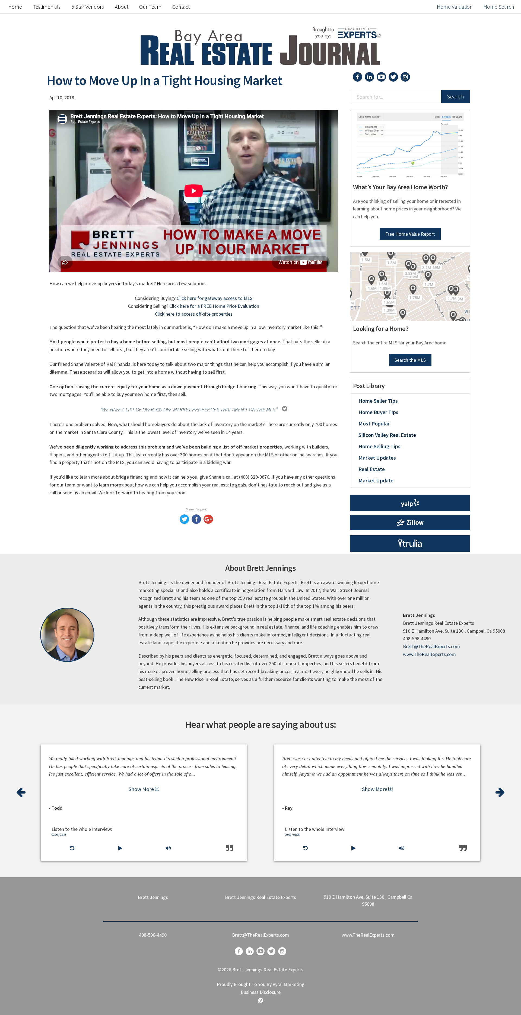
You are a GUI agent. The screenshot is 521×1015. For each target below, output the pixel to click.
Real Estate (371, 469)
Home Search (499, 6)
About (121, 6)
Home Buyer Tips (378, 412)
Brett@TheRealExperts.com (431, 646)
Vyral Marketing (288, 984)
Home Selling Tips (379, 446)
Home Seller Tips (378, 400)
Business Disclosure (261, 992)
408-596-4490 (153, 935)
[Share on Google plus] (208, 522)
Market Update (375, 480)
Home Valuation (455, 6)
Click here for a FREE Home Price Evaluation (214, 306)
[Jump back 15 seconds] (72, 848)
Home (15, 6)
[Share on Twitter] (184, 522)
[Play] (120, 848)
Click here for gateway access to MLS (214, 298)
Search (455, 96)
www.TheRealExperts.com (429, 654)
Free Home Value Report (410, 234)
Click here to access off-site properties (194, 314)
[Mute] (168, 848)
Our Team (150, 6)
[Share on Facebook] (196, 522)
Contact (181, 6)
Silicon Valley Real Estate (387, 434)
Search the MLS (410, 360)
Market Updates (377, 457)
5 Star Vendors (87, 6)
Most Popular (374, 423)
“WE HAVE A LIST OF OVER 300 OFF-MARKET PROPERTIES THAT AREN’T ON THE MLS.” (189, 409)
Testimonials (47, 6)
